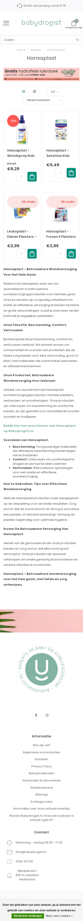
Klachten (41, 759)
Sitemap (41, 794)
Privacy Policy (41, 766)
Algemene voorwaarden (41, 752)
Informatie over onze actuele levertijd (41, 808)
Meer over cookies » (59, 916)
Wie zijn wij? (41, 745)
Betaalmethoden (41, 773)
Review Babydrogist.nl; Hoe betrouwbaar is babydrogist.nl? (41, 818)
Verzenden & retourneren (41, 780)
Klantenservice (41, 787)
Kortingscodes (42, 801)
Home (21, 50)
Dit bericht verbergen (28, 916)
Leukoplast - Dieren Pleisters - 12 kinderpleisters (22, 236)
